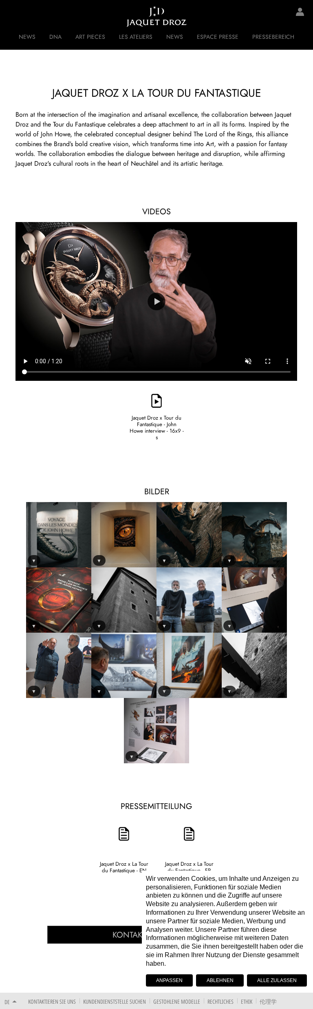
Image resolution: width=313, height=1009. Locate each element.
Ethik (246, 1001)
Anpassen (169, 980)
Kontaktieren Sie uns (52, 1001)
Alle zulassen (277, 980)
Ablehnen (220, 980)
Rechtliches (220, 1001)
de (7, 1002)
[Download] (156, 388)
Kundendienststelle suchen (114, 1001)
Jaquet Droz (12, 16)
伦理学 (268, 1001)
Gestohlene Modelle (176, 1001)
